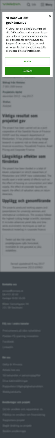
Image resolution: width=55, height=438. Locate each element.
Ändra (27, 61)
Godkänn (27, 70)
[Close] (50, 16)
